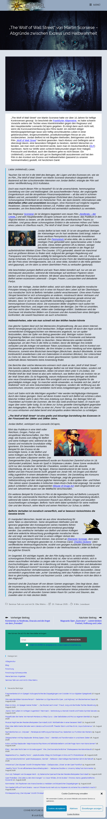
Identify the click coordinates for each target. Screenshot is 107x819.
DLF (92, 146)
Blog (7, 665)
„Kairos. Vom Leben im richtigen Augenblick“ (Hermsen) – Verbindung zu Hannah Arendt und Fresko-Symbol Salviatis (51, 711)
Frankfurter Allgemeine (64, 120)
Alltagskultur (10, 661)
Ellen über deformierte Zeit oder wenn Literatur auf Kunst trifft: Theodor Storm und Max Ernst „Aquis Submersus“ (49, 726)
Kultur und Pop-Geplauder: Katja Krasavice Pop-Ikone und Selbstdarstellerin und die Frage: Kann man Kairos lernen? (50, 744)
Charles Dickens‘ (82, 542)
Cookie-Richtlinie (73, 814)
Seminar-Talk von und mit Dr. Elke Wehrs (27, 604)
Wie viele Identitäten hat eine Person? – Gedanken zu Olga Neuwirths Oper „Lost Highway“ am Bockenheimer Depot (50, 699)
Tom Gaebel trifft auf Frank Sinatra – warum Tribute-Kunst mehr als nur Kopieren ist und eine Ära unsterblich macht (50, 787)
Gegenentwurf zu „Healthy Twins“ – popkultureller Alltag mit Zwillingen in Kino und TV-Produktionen (44, 755)
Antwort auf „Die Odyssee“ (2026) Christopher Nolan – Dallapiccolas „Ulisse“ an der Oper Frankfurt (43, 765)
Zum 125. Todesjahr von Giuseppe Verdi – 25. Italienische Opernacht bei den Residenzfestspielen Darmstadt (46, 774)
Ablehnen (74, 808)
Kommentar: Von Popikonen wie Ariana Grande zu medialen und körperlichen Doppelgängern (42, 784)
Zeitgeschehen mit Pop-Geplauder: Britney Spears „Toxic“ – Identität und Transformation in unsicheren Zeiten (47, 738)
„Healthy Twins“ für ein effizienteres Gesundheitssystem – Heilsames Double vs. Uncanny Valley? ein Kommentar (49, 768)
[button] (101, 793)
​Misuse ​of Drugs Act (63, 486)
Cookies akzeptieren (56, 808)
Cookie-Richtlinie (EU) (34, 810)
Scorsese (29, 214)
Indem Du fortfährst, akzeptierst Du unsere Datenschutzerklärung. (55, 645)
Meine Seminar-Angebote (15, 676)
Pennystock (58, 239)
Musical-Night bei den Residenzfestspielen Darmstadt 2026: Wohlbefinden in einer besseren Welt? (43, 722)
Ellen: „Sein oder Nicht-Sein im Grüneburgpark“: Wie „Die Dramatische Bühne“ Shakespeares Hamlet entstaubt (48, 749)
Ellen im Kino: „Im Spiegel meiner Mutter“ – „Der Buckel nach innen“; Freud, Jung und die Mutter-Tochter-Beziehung (50, 705)
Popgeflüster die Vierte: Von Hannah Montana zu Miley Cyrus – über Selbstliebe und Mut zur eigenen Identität (47, 717)
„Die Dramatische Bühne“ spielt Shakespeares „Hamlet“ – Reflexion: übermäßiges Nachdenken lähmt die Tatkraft (49, 759)
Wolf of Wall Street (26, 140)
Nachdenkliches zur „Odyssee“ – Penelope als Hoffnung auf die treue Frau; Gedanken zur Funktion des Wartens (48, 732)
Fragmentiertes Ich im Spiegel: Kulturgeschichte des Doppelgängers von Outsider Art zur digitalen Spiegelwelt (48, 694)
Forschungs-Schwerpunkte (16, 673)
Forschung (9, 669)
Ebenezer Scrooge (77, 539)
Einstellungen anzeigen (92, 808)
